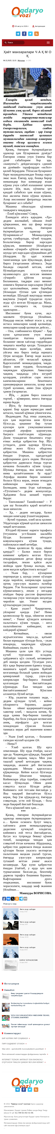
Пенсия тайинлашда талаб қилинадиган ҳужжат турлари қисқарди (30, 1025)
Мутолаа (21, 60)
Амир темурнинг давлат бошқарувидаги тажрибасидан (27, 994)
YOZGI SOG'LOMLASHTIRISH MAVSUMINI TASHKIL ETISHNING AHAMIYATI (30, 1016)
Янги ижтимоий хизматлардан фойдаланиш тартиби (24, 1054)
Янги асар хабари (27, 909)
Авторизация (40, 26)
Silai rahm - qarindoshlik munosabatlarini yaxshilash (23, 1049)
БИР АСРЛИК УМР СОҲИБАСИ (15, 1038)
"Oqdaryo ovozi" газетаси (20, 1104)
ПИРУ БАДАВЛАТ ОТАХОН (13, 1044)
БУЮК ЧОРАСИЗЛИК (29, 960)
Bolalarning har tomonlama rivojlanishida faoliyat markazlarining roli (30, 1004)
